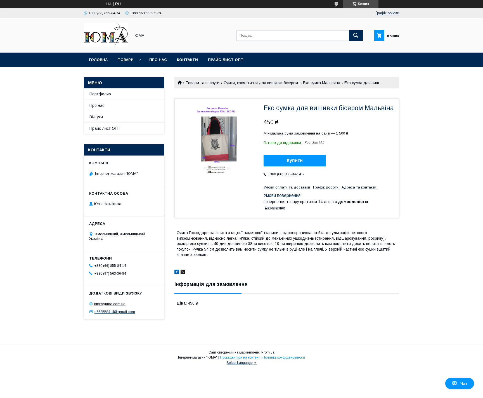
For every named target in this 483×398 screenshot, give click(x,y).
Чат (463, 383)
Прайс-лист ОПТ (225, 60)
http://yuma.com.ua (110, 304)
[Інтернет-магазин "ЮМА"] (106, 45)
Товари (126, 60)
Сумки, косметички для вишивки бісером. (261, 83)
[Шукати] (356, 35)
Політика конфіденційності (283, 357)
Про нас (158, 60)
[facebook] (176, 272)
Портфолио (100, 94)
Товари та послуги (202, 83)
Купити (295, 160)
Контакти (187, 60)
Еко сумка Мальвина (321, 83)
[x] (183, 272)
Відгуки (96, 117)
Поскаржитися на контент (240, 357)
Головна (98, 60)
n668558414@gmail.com (114, 312)
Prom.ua (267, 352)
